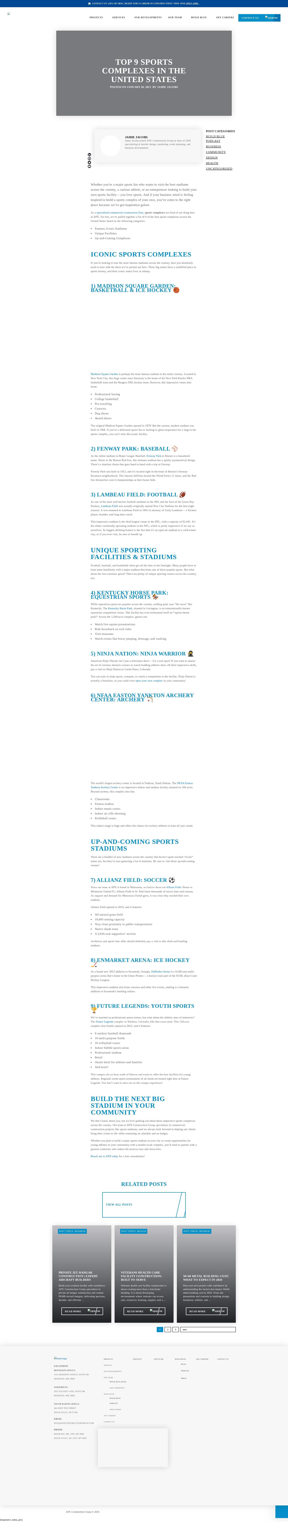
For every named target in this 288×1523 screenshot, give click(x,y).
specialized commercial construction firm (119, 212)
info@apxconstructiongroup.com (74, 1423)
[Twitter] (89, 162)
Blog (183, 1364)
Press (184, 1378)
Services (118, 17)
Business (213, 146)
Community (216, 152)
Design (212, 157)
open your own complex (149, 680)
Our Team (175, 17)
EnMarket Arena (160, 971)
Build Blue (199, 17)
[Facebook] (89, 158)
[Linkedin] (89, 154)
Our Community (117, 1388)
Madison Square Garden (104, 373)
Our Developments (148, 17)
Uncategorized (219, 168)
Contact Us (109, 1422)
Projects (96, 17)
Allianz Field (173, 887)
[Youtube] (89, 166)
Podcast (185, 1371)
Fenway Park (153, 455)
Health (212, 163)
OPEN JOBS (192, 3)
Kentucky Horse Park (119, 608)
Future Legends (104, 1021)
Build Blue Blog (118, 1382)
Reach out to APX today (104, 1156)
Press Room (115, 1409)
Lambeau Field (109, 506)
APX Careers (225, 17)
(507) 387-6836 (115, 3)
